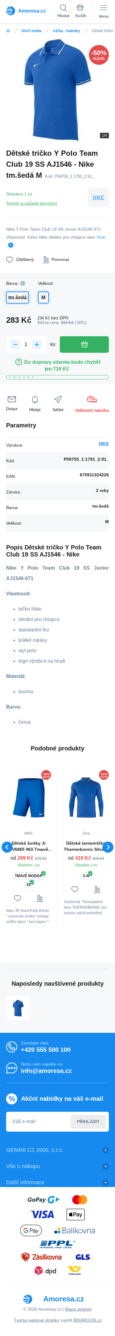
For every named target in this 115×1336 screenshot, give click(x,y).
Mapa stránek (78, 1309)
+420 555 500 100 (46, 1049)
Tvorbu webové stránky (36, 1320)
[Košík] (80, 12)
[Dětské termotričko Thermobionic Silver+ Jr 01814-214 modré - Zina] (86, 798)
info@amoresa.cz (46, 1070)
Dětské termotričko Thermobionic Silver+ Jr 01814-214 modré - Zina (86, 846)
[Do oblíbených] (17, 898)
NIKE (98, 197)
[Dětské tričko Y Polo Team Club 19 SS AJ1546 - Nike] (18, 1008)
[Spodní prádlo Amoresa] (8, 31)
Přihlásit (88, 1121)
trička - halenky (66, 31)
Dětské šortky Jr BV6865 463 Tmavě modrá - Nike (28, 846)
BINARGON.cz (87, 1320)
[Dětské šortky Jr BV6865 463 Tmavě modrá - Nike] (28, 798)
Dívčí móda (31, 31)
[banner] (31, 10)
